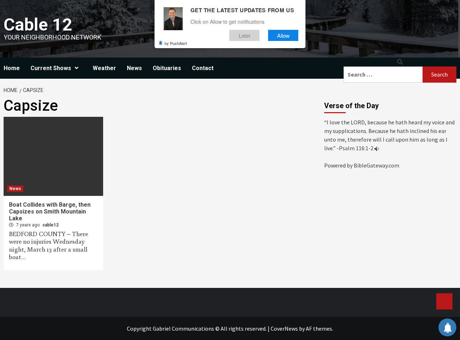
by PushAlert (176, 43)
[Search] (400, 62)
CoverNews (284, 328)
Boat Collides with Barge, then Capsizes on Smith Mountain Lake (50, 211)
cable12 (50, 225)
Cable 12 (38, 24)
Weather (104, 68)
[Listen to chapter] (376, 148)
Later (244, 35)
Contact (202, 68)
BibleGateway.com (376, 165)
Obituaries (167, 68)
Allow (283, 35)
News (134, 68)
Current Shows (51, 68)
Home (12, 68)
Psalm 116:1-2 (356, 148)
